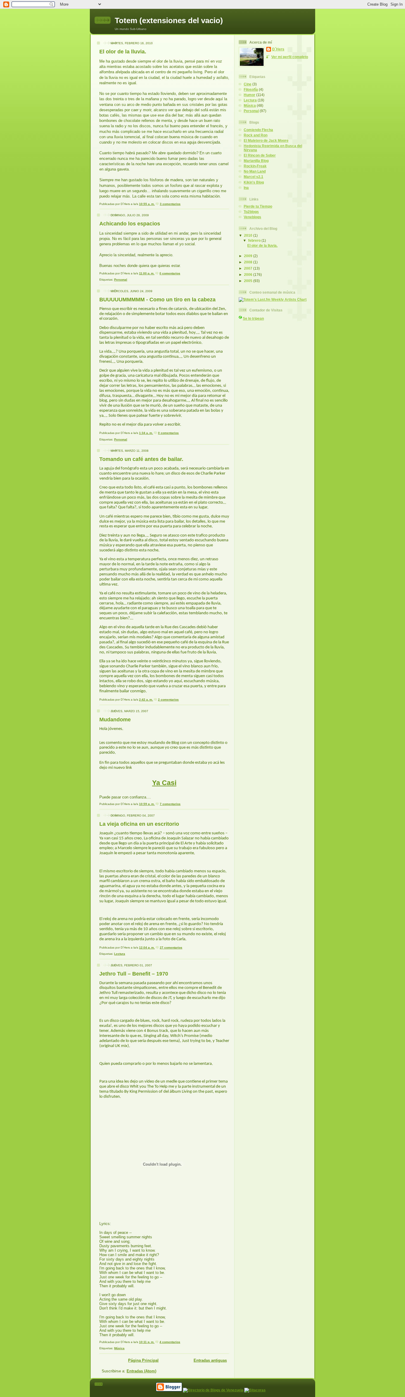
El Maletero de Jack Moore (266, 140)
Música (119, 1348)
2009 (248, 256)
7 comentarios (170, 804)
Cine (247, 84)
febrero (255, 240)
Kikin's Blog (254, 182)
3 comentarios (170, 204)
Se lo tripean (253, 318)
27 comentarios (171, 947)
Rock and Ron (255, 135)
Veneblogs (252, 217)
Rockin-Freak (255, 166)
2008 (248, 262)
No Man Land (255, 171)
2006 (248, 274)
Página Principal (143, 1360)
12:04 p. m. (147, 947)
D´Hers (278, 49)
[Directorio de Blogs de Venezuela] (213, 1390)
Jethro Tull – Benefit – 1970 (133, 974)
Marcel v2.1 (253, 177)
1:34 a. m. (146, 433)
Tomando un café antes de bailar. (141, 459)
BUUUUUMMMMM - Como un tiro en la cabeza (157, 300)
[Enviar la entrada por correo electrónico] (181, 204)
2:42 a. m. (146, 699)
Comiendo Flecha (258, 130)
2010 (248, 235)
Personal (120, 279)
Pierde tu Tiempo (258, 206)
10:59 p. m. (147, 804)
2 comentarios (168, 699)
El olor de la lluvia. (122, 52)
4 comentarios (170, 1342)
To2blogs (251, 212)
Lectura (119, 953)
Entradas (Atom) (141, 1371)
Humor (249, 95)
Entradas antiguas (210, 1360)
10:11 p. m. (146, 1342)
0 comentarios (170, 273)
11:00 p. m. (146, 273)
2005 (248, 281)
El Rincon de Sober (260, 155)
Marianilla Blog (256, 161)
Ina (246, 188)
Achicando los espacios (129, 224)
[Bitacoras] (255, 1390)
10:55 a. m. (147, 204)
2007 (248, 268)
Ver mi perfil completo (289, 57)
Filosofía (251, 89)
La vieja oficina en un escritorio (139, 824)
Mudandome (115, 720)
